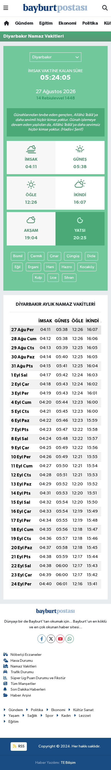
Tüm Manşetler (23, 684)
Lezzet (85, 716)
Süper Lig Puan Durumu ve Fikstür (38, 678)
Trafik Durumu (22, 672)
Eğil (17, 267)
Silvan (69, 278)
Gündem (24, 23)
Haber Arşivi (21, 695)
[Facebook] (41, 639)
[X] (51, 639)
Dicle (91, 256)
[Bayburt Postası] (55, 8)
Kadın (66, 716)
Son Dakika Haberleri (28, 689)
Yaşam (14, 716)
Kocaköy (87, 267)
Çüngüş (73, 256)
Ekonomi (67, 23)
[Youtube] (60, 639)
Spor (49, 716)
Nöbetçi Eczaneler (26, 655)
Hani (50, 267)
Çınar (54, 256)
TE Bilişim (68, 763)
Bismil (17, 256)
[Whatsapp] (69, 639)
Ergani (33, 267)
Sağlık (32, 716)
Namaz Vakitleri (23, 666)
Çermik (36, 256)
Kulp (38, 278)
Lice (53, 278)
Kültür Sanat (83, 710)
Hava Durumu (22, 661)
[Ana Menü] (5, 8)
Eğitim (45, 23)
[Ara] (105, 8)
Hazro (67, 267)
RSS (21, 746)
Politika (90, 23)
